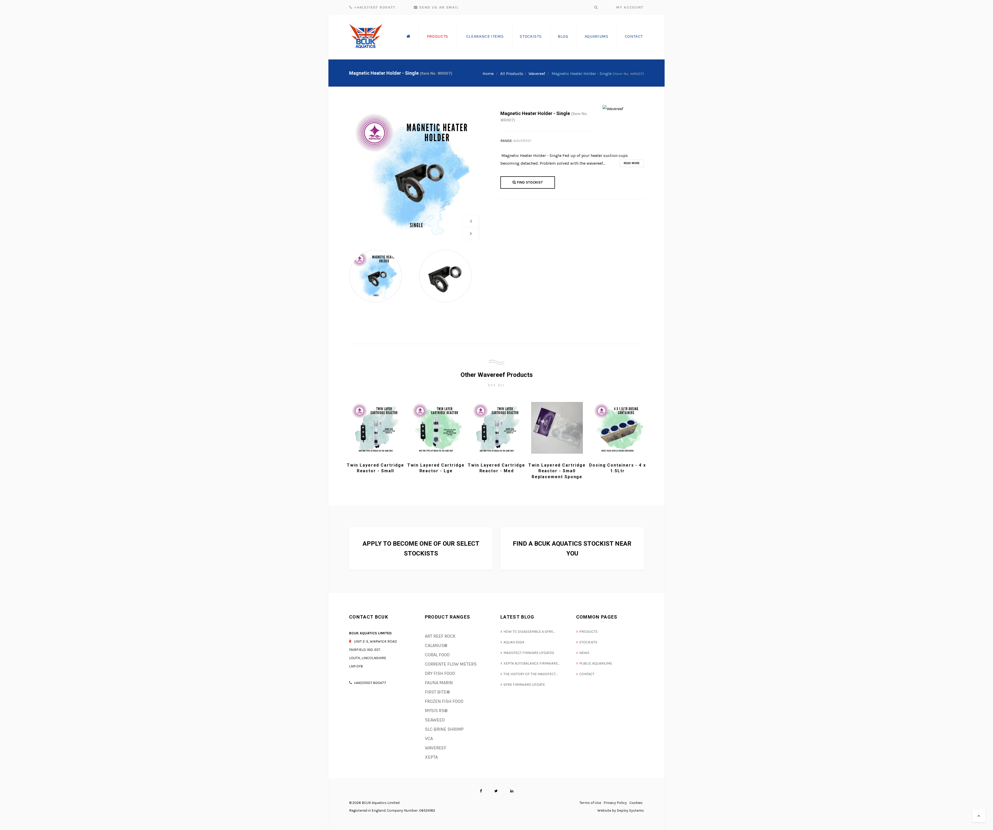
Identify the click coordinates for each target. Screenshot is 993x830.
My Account (630, 7)
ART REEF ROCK (440, 636)
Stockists (530, 36)
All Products (511, 73)
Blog (563, 36)
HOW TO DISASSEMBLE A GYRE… (529, 631)
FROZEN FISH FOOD (444, 701)
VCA (429, 738)
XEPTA (431, 757)
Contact (634, 36)
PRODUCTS (588, 631)
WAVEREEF (522, 141)
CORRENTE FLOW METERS (451, 664)
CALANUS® (436, 645)
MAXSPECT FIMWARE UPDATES (528, 653)
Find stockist (529, 182)
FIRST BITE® (437, 692)
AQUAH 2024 (513, 642)
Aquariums (596, 36)
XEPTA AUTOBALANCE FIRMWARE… (531, 663)
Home (488, 73)
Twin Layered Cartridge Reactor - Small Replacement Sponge (556, 471)
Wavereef (537, 73)
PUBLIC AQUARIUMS (595, 663)
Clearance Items (485, 36)
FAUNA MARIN (439, 683)
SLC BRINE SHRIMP (444, 729)
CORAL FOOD (437, 655)
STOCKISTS (588, 642)
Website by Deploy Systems (620, 810)
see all (496, 385)
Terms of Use (590, 803)
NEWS (584, 653)
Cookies (636, 803)
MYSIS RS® (436, 710)
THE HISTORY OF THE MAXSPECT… (530, 674)
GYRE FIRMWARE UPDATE (524, 684)
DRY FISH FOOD (440, 673)
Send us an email (438, 7)
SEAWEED (435, 720)
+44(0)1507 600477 (374, 7)
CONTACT (587, 674)
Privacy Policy (615, 803)
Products (437, 36)
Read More (632, 163)
